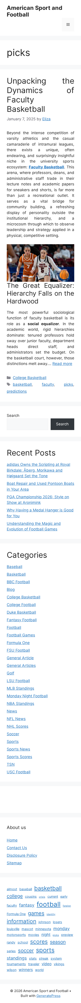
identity (51, 914)
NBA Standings (20, 703)
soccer (26, 950)
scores (39, 941)
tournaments (16, 964)
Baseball (14, 566)
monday (61, 928)
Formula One (18, 642)
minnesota (43, 929)
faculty (48, 384)
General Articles (21, 665)
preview (67, 935)
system (56, 958)
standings (17, 958)
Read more (62, 363)
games (36, 913)
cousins (31, 896)
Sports (13, 741)
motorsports (16, 935)
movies (33, 935)
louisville (13, 929)
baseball (25, 889)
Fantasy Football (22, 620)
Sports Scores (19, 757)
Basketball (16, 574)
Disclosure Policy (22, 855)
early (64, 896)
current (52, 896)
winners (26, 969)
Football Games (21, 635)
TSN (11, 764)
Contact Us (17, 848)
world (39, 970)
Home (12, 840)
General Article (20, 658)
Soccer (13, 734)
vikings (59, 964)
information (21, 921)
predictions (17, 391)
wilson (11, 970)
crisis (42, 896)
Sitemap (14, 863)
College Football (21, 604)
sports (45, 950)
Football (14, 627)
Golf (10, 673)
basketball (22, 384)
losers (57, 922)
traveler (33, 964)
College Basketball (29, 377)
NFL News (16, 719)
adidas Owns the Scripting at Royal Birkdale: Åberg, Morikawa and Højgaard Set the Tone (38, 470)
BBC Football (18, 582)
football (49, 904)
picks (68, 384)
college (15, 896)
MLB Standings (20, 688)
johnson (44, 922)
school (23, 942)
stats (33, 958)
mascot (27, 929)
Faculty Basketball (46, 167)
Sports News (18, 749)
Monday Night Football (27, 696)
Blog (11, 589)
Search (13, 415)
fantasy (26, 905)
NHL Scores (17, 726)
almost (12, 889)
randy (11, 942)
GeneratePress (48, 996)
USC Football (18, 772)
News (12, 711)
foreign (67, 905)
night (45, 934)
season (58, 942)
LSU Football (18, 681)
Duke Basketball (21, 612)
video (47, 964)
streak (43, 958)
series (11, 951)
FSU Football (18, 650)
